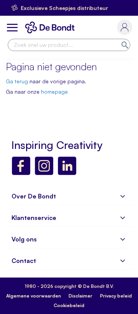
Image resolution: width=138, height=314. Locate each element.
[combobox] (69, 45)
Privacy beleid (116, 296)
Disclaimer (80, 296)
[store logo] (51, 27)
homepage (54, 91)
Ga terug (17, 81)
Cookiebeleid (69, 305)
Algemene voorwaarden (33, 296)
